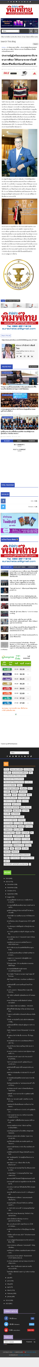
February (10, 1293)
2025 (7, 881)
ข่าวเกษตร (22, 794)
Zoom (6, 848)
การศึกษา (7, 794)
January (9, 1296)
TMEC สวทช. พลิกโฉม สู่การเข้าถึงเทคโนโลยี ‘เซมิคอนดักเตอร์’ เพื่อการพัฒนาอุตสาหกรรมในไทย (24, 621)
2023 (7, 1303)
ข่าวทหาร (29, 826)
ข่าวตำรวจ (28, 782)
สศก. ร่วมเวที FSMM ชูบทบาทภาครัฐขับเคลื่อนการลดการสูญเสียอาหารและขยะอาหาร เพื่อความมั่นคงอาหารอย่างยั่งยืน (22, 582)
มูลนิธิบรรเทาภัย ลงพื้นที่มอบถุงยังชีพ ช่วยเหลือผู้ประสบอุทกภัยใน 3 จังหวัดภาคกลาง (17, 432)
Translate (10, 1344)
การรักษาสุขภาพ (24, 798)
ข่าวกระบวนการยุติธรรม (20, 772)
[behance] (25, 2)
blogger (7, 441)
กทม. (27, 836)
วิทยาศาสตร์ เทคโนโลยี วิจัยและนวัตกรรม (17, 854)
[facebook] (8, 2)
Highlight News (19, 567)
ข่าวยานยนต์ (16, 842)
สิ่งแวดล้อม (8, 810)
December (10, 884)
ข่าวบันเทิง (25, 832)
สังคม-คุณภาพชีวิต (16, 769)
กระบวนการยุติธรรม (11, 820)
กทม (12, 848)
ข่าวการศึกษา (18, 829)
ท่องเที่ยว (14, 791)
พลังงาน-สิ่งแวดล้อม (11, 826)
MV (32, 832)
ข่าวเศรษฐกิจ (8, 839)
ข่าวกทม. (7, 842)
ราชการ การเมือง (10, 801)
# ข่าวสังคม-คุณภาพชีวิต (12, 301)
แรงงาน (25, 801)
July (8, 1278)
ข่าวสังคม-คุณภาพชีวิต (13, 47)
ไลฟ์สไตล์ (22, 820)
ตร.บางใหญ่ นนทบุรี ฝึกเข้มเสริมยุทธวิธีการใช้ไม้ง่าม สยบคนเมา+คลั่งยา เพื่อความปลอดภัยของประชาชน (23, 628)
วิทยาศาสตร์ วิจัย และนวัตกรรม (14, 817)
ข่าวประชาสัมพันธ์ (10, 785)
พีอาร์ (30, 788)
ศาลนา (7, 858)
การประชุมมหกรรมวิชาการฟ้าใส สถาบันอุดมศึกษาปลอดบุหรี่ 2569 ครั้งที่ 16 (18, 410)
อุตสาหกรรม (16, 804)
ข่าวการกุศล (8, 823)
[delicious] (30, 2)
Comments (32, 567)
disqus (19, 441)
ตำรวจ (6, 769)
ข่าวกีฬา (7, 813)
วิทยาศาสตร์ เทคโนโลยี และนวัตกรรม (16, 864)
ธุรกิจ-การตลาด (9, 832)
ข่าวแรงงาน (8, 845)
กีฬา (31, 772)
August (9, 897)
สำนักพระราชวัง (19, 845)
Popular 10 (7, 567)
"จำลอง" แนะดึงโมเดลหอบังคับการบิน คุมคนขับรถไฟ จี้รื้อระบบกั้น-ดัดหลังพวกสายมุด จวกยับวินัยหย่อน (18, 388)
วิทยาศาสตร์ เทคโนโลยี (12, 807)
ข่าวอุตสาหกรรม (18, 836)
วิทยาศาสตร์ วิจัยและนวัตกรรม (14, 779)
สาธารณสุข (25, 839)
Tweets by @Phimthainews (9, 744)
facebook (32, 441)
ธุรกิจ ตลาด (23, 791)
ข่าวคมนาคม (15, 858)
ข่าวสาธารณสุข (27, 842)
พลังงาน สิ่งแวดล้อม (10, 798)
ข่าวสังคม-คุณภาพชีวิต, (29, 69)
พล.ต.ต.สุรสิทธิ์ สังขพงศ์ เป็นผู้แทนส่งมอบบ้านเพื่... (21, 1178)
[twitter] (11, 2)
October (10, 891)
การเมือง (25, 810)
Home (3, 47)
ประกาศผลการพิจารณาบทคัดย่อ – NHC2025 (20, 1006)
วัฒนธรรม (15, 851)
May (8, 1284)
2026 (7, 878)
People (28, 845)
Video (18, 832)
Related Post (6, 367)
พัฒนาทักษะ (17, 810)
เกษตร (20, 785)
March (9, 1290)
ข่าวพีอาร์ (7, 772)
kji (13, 1352)
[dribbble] (19, 2)
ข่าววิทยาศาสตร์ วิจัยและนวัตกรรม (15, 775)
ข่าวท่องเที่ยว (28, 823)
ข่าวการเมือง (18, 823)
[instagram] (27, 2)
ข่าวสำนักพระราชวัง (27, 858)
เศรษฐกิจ (23, 788)
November (10, 887)
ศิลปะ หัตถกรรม (25, 807)
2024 (7, 1300)
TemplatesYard (31, 1352)
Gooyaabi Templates (24, 1355)
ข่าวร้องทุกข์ (15, 813)
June (8, 1281)
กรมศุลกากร (8, 829)
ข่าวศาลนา (8, 836)
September (10, 894)
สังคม (29, 794)
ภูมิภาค (7, 861)
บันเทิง (15, 794)
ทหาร (19, 801)
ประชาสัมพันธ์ (28, 769)
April (8, 1287)
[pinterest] (14, 2)
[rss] (22, 2)
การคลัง (18, 848)
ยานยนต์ (17, 839)
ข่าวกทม (25, 848)
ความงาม (7, 804)
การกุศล (7, 791)
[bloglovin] (16, 2)
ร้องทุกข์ (21, 826)
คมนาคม (7, 851)
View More (34, 366)
